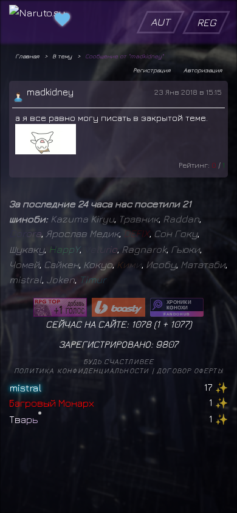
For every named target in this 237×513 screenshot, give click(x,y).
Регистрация (151, 70)
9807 (167, 344)
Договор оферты (190, 370)
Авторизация (203, 70)
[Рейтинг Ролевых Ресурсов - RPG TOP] (60, 307)
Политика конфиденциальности (81, 370)
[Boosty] (118, 307)
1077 (179, 324)
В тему (62, 56)
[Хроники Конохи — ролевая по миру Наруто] (177, 307)
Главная (27, 56)
